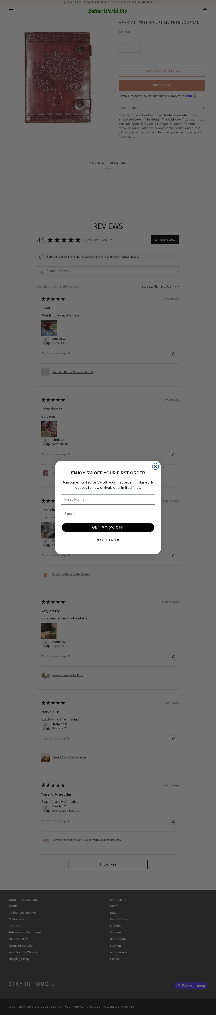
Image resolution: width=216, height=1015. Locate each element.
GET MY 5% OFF (108, 527)
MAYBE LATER (108, 540)
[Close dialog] (155, 466)
